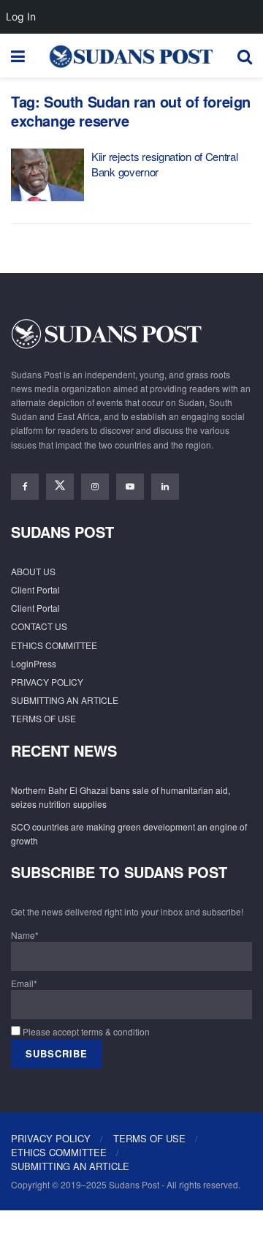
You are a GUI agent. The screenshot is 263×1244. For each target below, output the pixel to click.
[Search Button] (244, 56)
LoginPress (33, 663)
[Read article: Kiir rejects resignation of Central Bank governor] (47, 175)
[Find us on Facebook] (25, 486)
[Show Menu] (18, 56)
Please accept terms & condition (85, 1031)
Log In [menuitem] (21, 16)
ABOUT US (33, 571)
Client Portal (35, 589)
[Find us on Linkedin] (165, 486)
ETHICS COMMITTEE (54, 645)
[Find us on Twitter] (60, 486)
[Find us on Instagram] (95, 486)
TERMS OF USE (43, 718)
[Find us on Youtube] (130, 486)
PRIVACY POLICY (47, 681)
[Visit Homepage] (130, 55)
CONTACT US (39, 626)
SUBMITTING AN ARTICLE (64, 700)
